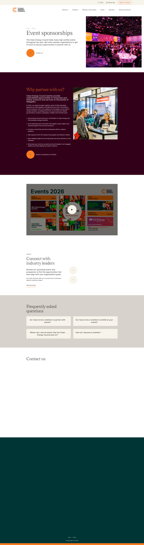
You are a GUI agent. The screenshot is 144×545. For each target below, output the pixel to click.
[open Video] (72, 209)
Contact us (29, 476)
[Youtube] (75, 463)
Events (102, 10)
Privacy (74, 537)
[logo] (18, 10)
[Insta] (67, 463)
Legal (69, 537)
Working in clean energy (89, 10)
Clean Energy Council (71, 540)
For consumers (61, 482)
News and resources (124, 10)
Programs (75, 10)
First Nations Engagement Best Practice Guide (47, 489)
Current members (31, 484)
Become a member (124, 2)
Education (111, 10)
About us (29, 480)
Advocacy (65, 10)
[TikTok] (78, 463)
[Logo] (72, 456)
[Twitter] (72, 463)
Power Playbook (46, 478)
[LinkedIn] (70, 463)
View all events (31, 285)
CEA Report (45, 475)
